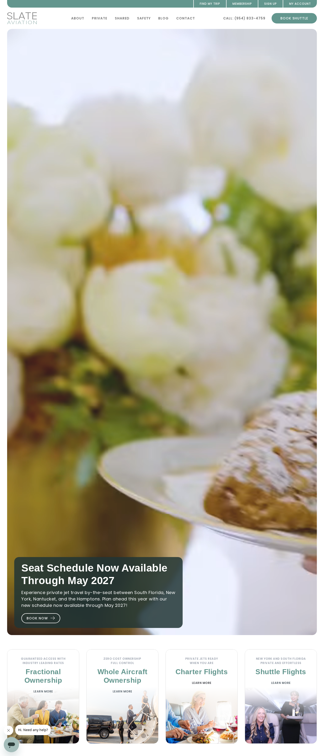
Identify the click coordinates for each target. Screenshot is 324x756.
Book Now (37, 618)
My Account (300, 4)
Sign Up (270, 4)
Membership (242, 4)
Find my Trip (210, 4)
